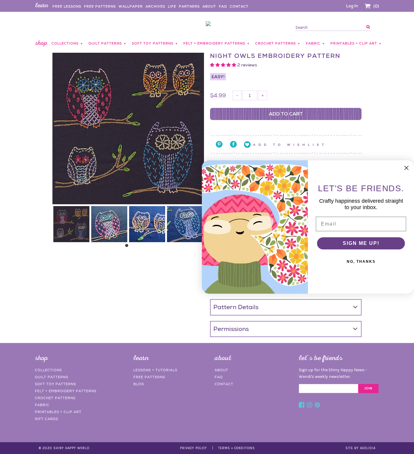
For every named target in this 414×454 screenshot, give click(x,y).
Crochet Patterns (55, 398)
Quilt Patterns (51, 377)
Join (368, 388)
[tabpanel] (71, 224)
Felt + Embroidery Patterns (65, 391)
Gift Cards (46, 419)
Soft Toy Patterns (55, 384)
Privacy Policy (193, 448)
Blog (138, 384)
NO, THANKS (361, 261)
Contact (239, 6)
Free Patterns (100, 6)
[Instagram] (309, 405)
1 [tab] (128, 247)
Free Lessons (66, 6)
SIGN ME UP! (361, 243)
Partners (189, 6)
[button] (223, 65)
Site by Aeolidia (361, 448)
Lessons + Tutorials (155, 370)
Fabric (42, 405)
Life (172, 6)
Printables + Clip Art (58, 412)
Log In (352, 5)
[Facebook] (301, 405)
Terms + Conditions (236, 448)
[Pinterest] (317, 405)
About (209, 6)
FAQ (223, 6)
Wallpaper (131, 6)
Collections (48, 370)
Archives (155, 6)
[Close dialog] (406, 167)
